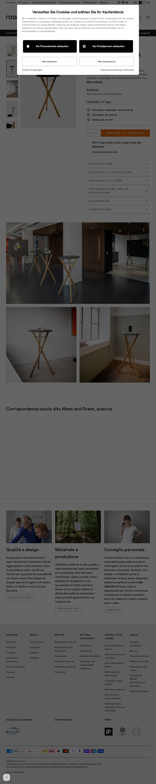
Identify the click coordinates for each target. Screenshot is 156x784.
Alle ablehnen (49, 61)
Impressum (129, 70)
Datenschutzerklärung (111, 70)
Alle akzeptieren (107, 61)
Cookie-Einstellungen (32, 70)
